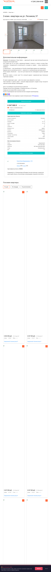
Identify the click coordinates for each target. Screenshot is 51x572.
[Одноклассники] (5, 94)
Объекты (18, 165)
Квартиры (11, 12)
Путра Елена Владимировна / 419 (24, 161)
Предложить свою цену (26, 113)
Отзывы (24, 165)
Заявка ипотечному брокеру (26, 153)
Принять (39, 568)
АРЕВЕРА (5, 12)
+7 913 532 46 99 (21, 163)
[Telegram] (7, 94)
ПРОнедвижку (35, 95)
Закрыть (46, 568)
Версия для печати (41, 110)
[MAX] (9, 94)
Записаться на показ (26, 101)
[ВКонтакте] (4, 94)
